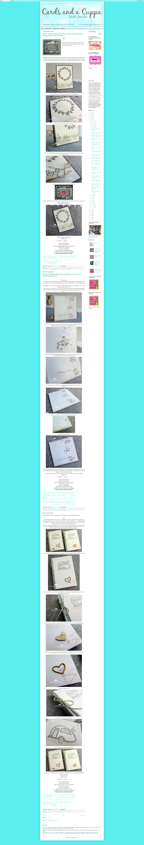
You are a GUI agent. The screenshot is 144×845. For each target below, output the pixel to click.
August (92, 195)
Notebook (49, 811)
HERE (82, 285)
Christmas (66, 267)
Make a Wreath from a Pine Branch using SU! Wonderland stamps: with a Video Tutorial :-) (62, 34)
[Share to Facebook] (63, 266)
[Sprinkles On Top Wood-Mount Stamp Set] (49, 491)
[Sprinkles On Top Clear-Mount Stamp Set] (54, 491)
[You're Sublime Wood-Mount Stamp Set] (49, 793)
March (92, 204)
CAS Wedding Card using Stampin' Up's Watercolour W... (96, 151)
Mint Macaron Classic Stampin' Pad (64, 796)
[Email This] (60, 266)
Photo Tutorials (56, 28)
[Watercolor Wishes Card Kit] (49, 800)
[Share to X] (62, 266)
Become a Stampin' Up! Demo (60, 267)
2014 (91, 210)
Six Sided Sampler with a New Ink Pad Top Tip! (97, 256)
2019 (91, 112)
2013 (91, 211)
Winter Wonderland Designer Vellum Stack (54, 257)
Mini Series (63, 28)
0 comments (56, 507)
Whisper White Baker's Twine (68, 502)
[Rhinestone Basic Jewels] (49, 500)
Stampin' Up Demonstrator (51, 269)
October (92, 125)
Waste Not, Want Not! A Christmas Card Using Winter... (95, 177)
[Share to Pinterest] (64, 266)
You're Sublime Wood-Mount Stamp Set (49, 796)
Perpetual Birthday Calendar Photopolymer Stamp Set (45, 495)
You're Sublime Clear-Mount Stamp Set (45, 796)
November (93, 123)
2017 (91, 116)
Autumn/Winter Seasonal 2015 (50, 267)
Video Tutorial (67, 269)
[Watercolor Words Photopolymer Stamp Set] (54, 800)
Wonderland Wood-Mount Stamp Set (45, 257)
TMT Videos (63, 269)
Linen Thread (59, 256)
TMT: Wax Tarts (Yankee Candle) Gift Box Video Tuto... (95, 145)
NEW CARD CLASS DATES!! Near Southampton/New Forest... (95, 168)
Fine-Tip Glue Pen (63, 256)
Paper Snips (58, 261)
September (93, 127)
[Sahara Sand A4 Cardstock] (68, 491)
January (92, 207)
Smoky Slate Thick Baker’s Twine (45, 803)
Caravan (46, 811)
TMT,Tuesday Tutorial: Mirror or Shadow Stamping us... (95, 187)
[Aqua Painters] (63, 800)
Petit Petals (58, 508)
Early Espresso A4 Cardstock (45, 262)
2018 (91, 114)
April (92, 202)
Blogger (76, 837)
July (92, 196)
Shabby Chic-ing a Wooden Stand (96, 148)
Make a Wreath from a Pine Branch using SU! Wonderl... (96, 129)
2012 (91, 213)
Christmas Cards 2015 (76, 267)
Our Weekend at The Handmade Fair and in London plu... (95, 139)
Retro (60, 811)
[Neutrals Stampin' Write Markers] (52, 260)
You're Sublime (48, 812)
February (92, 206)
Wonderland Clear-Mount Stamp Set (49, 257)
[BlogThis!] (61, 266)
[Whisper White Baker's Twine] (68, 500)
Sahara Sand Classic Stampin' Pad (63, 494)
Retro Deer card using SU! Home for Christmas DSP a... (96, 181)
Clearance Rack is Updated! (96, 142)
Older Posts (83, 815)
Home (43, 28)
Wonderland (72, 269)
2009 (91, 219)
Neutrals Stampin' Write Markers (54, 262)
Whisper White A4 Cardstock (58, 494)
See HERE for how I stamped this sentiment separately (64, 653)
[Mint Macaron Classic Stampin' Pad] (63, 793)
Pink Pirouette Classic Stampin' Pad (73, 494)
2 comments (56, 266)
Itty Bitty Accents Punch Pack (59, 502)
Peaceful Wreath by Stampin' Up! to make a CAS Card (96, 161)
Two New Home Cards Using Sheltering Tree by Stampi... (96, 173)
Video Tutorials (48, 28)
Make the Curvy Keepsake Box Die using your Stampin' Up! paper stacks (97, 271)
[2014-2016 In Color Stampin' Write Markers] (47, 260)
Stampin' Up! (58, 269)
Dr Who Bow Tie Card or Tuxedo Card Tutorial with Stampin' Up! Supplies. (97, 250)
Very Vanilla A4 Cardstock (73, 256)
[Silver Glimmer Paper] (54, 500)
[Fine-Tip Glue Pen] (61, 255)
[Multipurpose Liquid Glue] (66, 255)
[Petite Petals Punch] (63, 500)
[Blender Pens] (68, 800)
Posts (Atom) (49, 817)
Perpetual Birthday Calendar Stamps (50, 508)
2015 (91, 120)
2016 (91, 118)
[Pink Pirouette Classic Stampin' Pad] (68, 793)
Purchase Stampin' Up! (63, 508)
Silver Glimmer (70, 508)
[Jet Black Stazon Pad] (54, 793)
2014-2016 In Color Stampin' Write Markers (49, 262)
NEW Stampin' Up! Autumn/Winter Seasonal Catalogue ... (96, 191)
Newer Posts (45, 815)
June (92, 198)
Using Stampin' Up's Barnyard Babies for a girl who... (96, 155)
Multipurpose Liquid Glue (68, 256)
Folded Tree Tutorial (96, 243)
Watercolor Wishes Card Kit (49, 803)
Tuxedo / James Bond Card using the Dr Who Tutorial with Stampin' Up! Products (95, 264)
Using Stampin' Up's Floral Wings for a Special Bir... (96, 158)
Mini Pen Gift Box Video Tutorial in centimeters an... (95, 164)
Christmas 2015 (70, 267)
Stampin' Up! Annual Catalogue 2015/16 (60, 510)
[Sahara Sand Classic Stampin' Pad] (63, 491)
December (93, 121)
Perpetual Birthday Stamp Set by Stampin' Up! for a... (96, 133)
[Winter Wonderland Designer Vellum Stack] (52, 255)
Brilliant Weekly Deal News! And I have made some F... (96, 184)
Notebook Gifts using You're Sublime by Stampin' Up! (61, 515)
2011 (91, 215)
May (92, 200)
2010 (91, 217)
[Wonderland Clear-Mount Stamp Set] (47, 255)
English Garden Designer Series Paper (73, 502)
